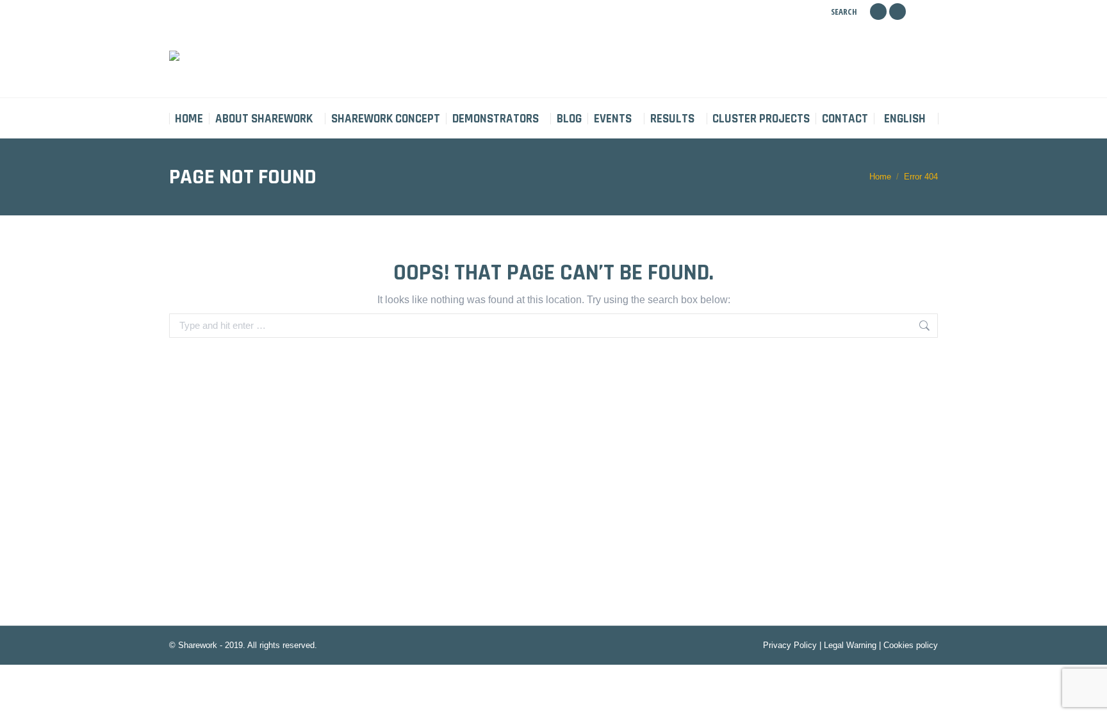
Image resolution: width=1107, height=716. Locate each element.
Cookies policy (910, 645)
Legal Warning (850, 645)
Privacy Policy (790, 645)
